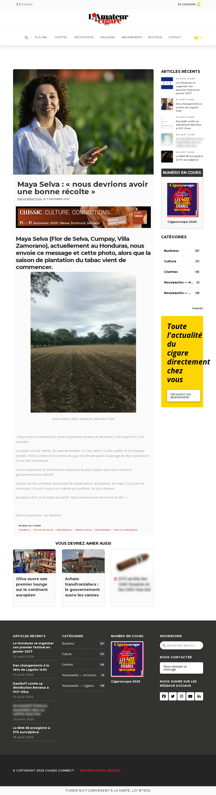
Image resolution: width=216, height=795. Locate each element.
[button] (26, 37)
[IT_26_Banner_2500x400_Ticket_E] (83, 217)
